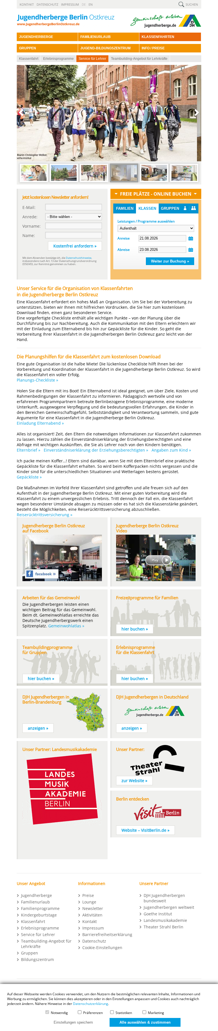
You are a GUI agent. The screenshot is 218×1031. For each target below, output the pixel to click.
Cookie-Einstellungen (102, 947)
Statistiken (123, 1012)
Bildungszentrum (37, 959)
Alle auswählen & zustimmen (145, 1022)
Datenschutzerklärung (90, 1003)
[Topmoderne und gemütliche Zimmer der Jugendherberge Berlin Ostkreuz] (124, 181)
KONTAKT (27, 4)
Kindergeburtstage (39, 915)
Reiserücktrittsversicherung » (44, 514)
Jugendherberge (36, 895)
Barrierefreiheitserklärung (107, 934)
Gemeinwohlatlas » (66, 625)
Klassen (147, 208)
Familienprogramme (40, 908)
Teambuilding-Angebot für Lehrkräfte (139, 59)
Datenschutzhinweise (78, 258)
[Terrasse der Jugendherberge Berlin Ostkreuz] (64, 181)
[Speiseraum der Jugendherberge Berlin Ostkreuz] (184, 181)
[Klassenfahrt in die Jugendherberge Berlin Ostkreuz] (34, 181)
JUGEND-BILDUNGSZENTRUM (105, 48)
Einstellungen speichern (73, 1022)
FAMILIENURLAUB (95, 37)
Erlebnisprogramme (58, 59)
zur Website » (134, 780)
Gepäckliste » (29, 477)
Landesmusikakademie (165, 920)
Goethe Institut (158, 913)
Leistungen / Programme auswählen (146, 221)
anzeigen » (38, 728)
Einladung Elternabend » (40, 423)
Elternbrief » (28, 450)
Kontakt (89, 921)
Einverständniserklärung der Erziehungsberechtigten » (96, 450)
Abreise (124, 249)
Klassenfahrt (28, 59)
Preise (88, 895)
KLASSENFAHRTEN (158, 37)
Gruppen (170, 208)
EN (91, 4)
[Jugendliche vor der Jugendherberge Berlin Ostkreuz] (94, 181)
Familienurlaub (35, 902)
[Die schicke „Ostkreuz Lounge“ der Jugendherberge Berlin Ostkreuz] (154, 181)
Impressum (93, 928)
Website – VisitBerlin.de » (145, 830)
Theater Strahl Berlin (163, 927)
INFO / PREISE (153, 48)
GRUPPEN (27, 48)
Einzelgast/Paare (189, 208)
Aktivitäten (92, 915)
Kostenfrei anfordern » (75, 246)
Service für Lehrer (92, 59)
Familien (124, 208)
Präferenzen (92, 1012)
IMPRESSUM (70, 4)
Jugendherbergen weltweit (169, 907)
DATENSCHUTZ (47, 4)
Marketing (155, 1012)
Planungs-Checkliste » (37, 380)
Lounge (89, 902)
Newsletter (92, 908)
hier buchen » (134, 629)
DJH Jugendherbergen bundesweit (164, 898)
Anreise (124, 238)
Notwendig (59, 1012)
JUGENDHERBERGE (36, 37)
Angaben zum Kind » (171, 450)
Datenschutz (94, 941)
